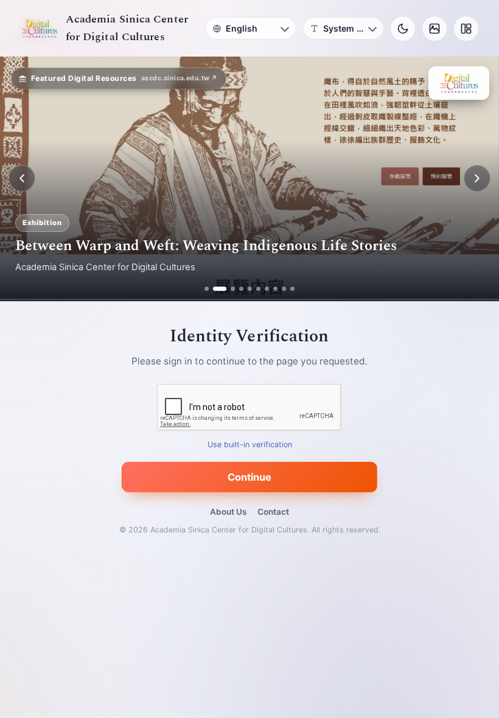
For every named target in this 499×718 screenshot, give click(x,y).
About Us (228, 512)
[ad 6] (258, 289)
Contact (273, 512)
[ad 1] (206, 289)
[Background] (434, 28)
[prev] (22, 178)
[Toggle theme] (403, 28)
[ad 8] (275, 289)
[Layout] (466, 28)
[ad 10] (292, 289)
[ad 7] (267, 289)
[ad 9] (284, 289)
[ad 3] (228, 289)
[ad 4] (241, 289)
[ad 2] (215, 289)
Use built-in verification (250, 444)
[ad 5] (250, 289)
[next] (477, 178)
